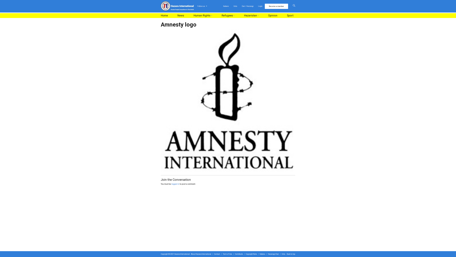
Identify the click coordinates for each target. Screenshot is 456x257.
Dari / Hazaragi (247, 6)
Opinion (272, 15)
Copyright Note (251, 254)
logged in (175, 184)
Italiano (226, 6)
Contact (217, 254)
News (180, 15)
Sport (290, 15)
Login (260, 6)
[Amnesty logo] (228, 101)
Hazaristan (250, 15)
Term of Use (227, 254)
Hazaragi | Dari (273, 254)
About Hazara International (201, 254)
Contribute (239, 254)
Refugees (227, 15)
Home (164, 15)
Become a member (276, 6)
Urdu (235, 6)
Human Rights (202, 15)
